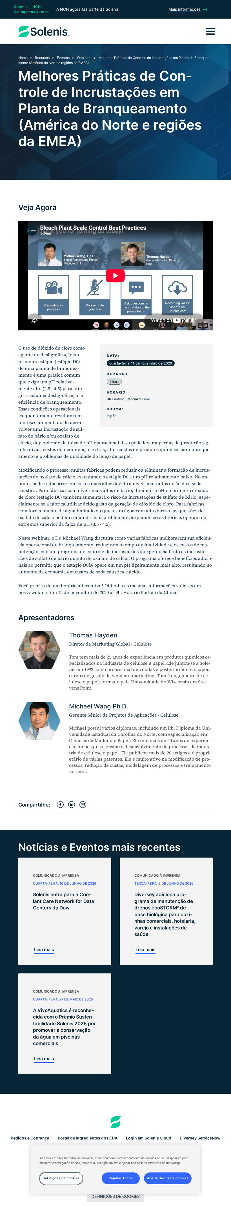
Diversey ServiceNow (200, 1138)
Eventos (63, 58)
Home (23, 58)
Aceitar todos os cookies (167, 1178)
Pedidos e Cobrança (30, 1138)
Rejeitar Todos (121, 1178)
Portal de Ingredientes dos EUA (87, 1138)
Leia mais (44, 949)
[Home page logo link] (115, 1122)
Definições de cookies (116, 1196)
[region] (115, 1169)
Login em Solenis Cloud (148, 1138)
